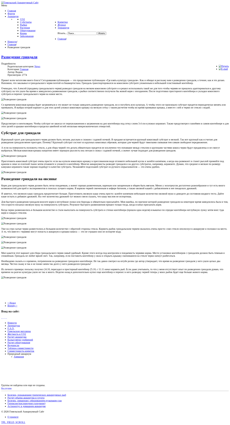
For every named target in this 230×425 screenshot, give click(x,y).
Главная (62, 38)
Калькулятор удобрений (20, 339)
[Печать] (224, 66)
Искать (101, 33)
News (37, 66)
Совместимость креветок (21, 351)
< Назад (12, 303)
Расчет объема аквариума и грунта (26, 397)
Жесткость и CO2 (17, 334)
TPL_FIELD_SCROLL (13, 422)
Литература (14, 325)
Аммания (19, 356)
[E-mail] (223, 69)
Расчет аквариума (17, 337)
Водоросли (13, 345)
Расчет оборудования (19, 342)
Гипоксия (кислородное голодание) (26, 403)
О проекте (13, 417)
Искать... (62, 33)
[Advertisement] (115, 291)
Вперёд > (12, 305)
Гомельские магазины (19, 331)
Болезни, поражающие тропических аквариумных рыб (37, 395)
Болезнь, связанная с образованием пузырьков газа (35, 400)
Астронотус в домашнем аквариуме (27, 406)
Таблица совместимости (20, 348)
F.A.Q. (11, 328)
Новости (12, 41)
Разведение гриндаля (19, 57)
